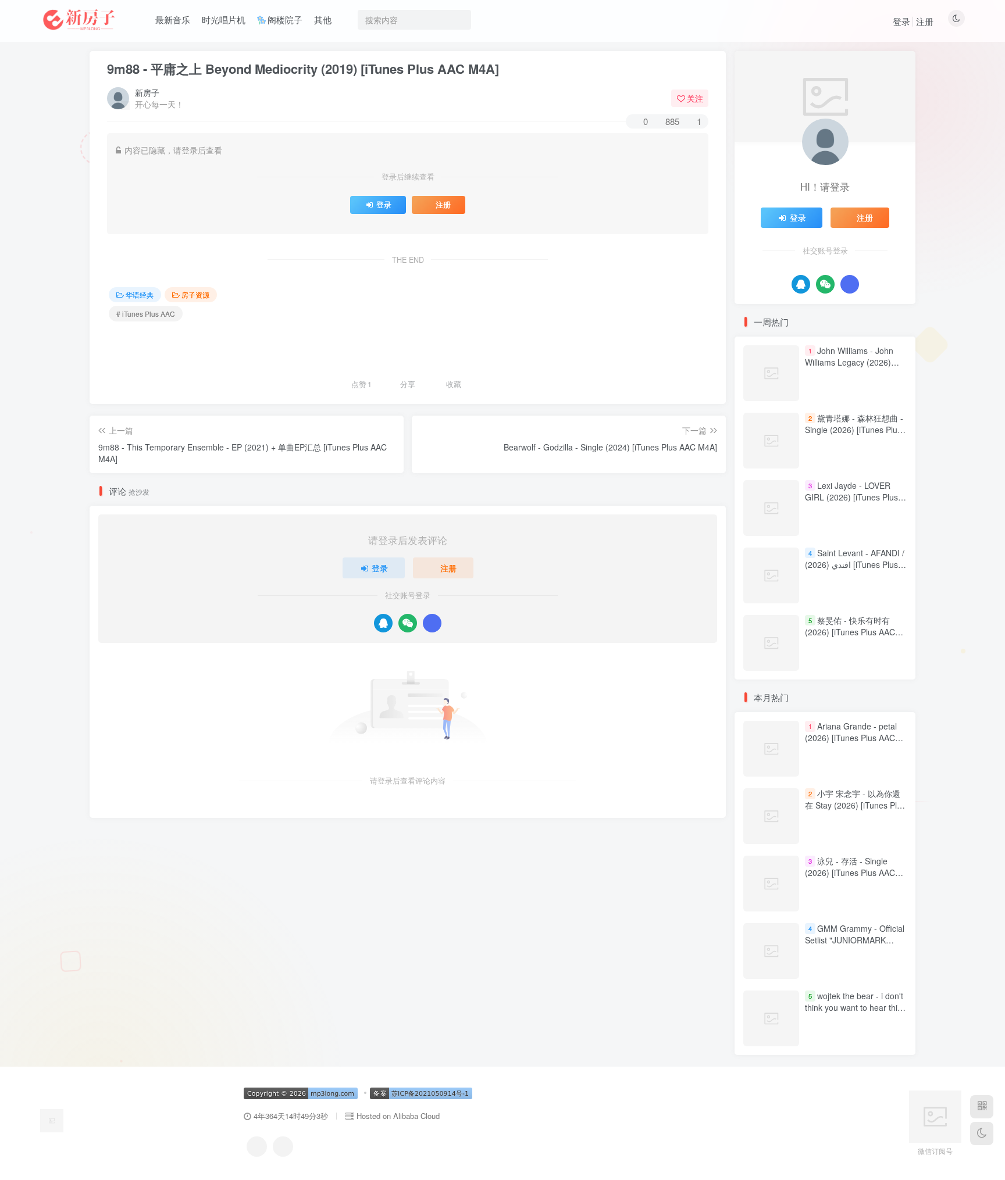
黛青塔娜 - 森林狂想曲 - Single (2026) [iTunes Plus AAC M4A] (854, 429)
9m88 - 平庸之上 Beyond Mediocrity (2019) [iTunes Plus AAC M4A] (303, 68)
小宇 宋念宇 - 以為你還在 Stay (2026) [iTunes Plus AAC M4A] (855, 805)
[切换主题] (981, 1133)
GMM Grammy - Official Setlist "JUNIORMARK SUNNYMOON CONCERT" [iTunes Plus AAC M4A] (854, 946)
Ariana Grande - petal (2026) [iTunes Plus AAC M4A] (851, 738)
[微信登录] (407, 623)
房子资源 (195, 294)
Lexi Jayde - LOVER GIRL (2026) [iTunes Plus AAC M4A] (851, 497)
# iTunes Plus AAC (145, 314)
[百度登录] (432, 623)
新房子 (147, 92)
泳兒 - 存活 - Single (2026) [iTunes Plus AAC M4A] (850, 873)
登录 (901, 21)
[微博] (283, 1146)
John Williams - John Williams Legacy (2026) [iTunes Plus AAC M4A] (849, 362)
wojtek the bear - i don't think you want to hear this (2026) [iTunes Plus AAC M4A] (854, 1013)
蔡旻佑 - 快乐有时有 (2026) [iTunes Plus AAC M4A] (850, 631)
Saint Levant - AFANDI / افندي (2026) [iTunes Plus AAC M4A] (854, 564)
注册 (924, 21)
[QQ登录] (383, 623)
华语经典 (140, 294)
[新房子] (51, 1119)
